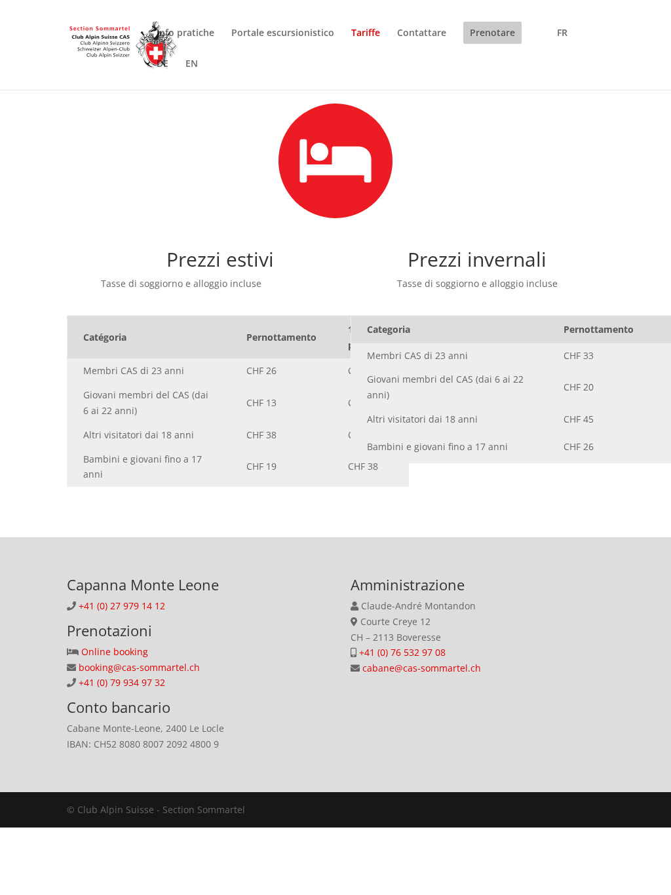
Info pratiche (185, 33)
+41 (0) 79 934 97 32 (120, 682)
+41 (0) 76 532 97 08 (401, 652)
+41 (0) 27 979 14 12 (122, 606)
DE (162, 64)
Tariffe (365, 33)
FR (562, 33)
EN (191, 64)
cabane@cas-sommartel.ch (420, 668)
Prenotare (492, 32)
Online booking (114, 651)
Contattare (421, 33)
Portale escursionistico (282, 33)
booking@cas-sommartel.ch (138, 667)
